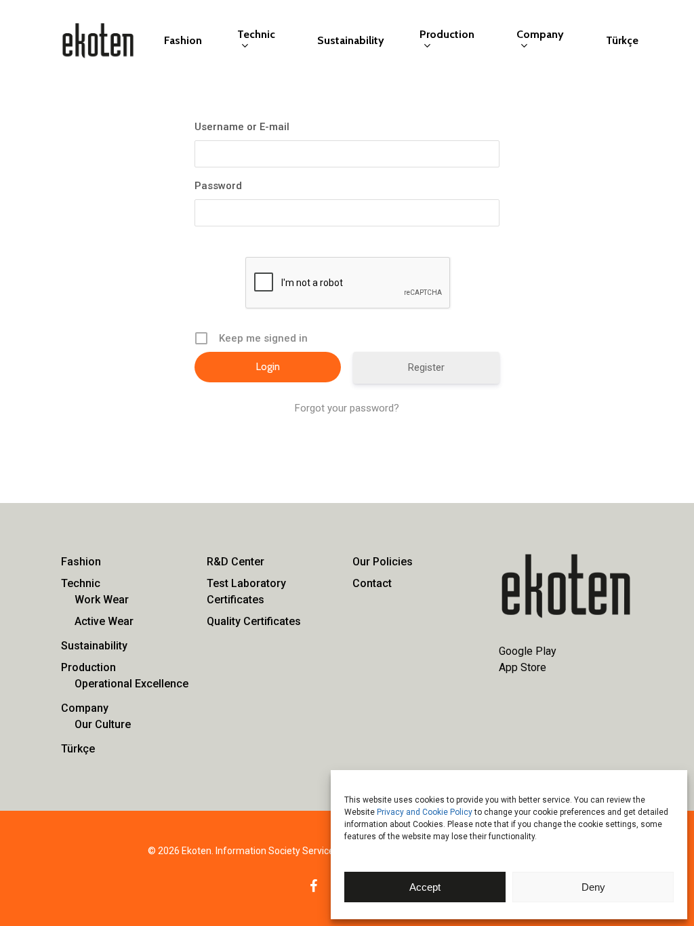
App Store (522, 667)
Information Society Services (277, 850)
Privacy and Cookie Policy (424, 812)
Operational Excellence (131, 683)
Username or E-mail (242, 127)
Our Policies (382, 561)
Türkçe (78, 748)
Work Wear (102, 599)
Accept (425, 887)
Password (218, 186)
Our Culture (103, 724)
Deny (593, 887)
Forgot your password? (347, 408)
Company (84, 708)
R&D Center (235, 561)
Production (88, 667)
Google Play (527, 651)
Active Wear (104, 621)
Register (426, 367)
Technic (80, 583)
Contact (372, 583)
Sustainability (94, 645)
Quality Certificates (254, 621)
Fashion (81, 561)
